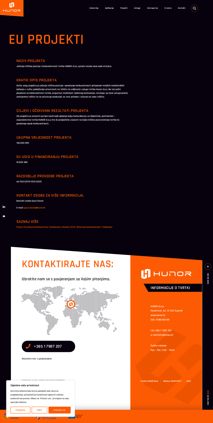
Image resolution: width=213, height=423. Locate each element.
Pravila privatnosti (172, 381)
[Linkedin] (3, 206)
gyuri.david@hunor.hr (34, 207)
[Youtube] (3, 216)
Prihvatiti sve (59, 410)
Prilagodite (20, 410)
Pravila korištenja (149, 381)
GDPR (188, 381)
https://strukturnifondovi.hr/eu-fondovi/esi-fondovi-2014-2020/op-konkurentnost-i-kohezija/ (64, 227)
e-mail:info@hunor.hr (162, 335)
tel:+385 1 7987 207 (161, 330)
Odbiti (39, 410)
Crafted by (208, 397)
